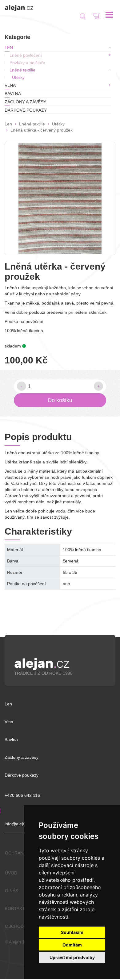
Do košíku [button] (60, 400)
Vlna (10, 85)
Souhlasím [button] (72, 932)
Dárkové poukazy (26, 110)
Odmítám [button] (72, 944)
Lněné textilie (22, 69)
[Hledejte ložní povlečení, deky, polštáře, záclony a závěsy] (96, 16)
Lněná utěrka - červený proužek (41, 130)
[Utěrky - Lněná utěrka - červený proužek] (60, 198)
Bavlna (13, 93)
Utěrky (18, 77)
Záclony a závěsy (25, 101)
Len (9, 47)
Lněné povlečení (26, 55)
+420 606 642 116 (22, 795)
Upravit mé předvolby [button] (72, 957)
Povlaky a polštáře (27, 62)
